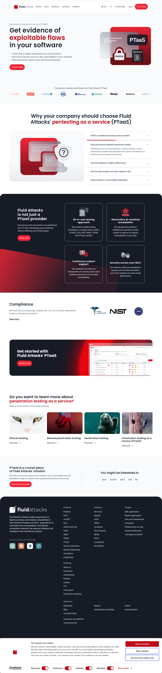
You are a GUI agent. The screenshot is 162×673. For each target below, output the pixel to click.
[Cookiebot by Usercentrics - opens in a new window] (15, 668)
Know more (14, 319)
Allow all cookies (142, 644)
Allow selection (142, 651)
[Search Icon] (111, 6)
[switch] (68, 668)
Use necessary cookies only (142, 658)
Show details (123, 668)
